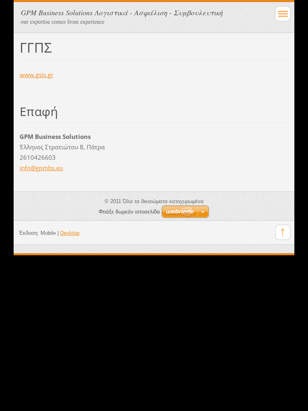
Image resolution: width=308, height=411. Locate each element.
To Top (282, 232)
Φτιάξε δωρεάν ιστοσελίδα (129, 212)
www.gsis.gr (36, 75)
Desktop (69, 233)
